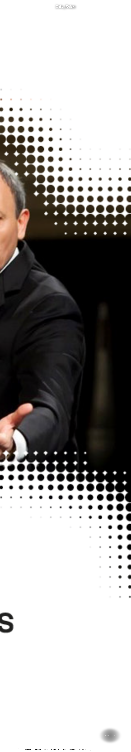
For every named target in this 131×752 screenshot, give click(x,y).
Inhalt (107, 735)
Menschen (55, 749)
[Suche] (19, 749)
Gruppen (72, 749)
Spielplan (28, 749)
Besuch (38, 749)
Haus (64, 749)
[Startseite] (6, 6)
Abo (46, 749)
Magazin (82, 749)
